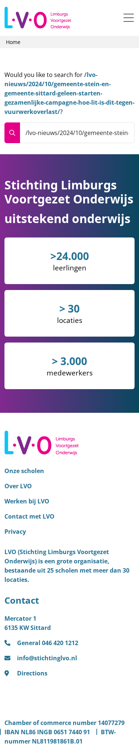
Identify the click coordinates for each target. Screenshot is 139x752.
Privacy (15, 531)
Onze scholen (24, 471)
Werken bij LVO (26, 501)
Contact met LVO (29, 516)
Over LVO (18, 486)
